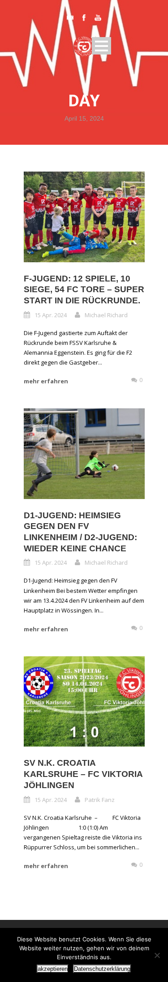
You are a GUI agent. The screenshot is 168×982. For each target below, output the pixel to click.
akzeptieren (53, 968)
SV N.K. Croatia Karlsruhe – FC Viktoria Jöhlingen (83, 773)
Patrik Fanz (100, 800)
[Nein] (156, 955)
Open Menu (101, 46)
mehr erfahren (46, 381)
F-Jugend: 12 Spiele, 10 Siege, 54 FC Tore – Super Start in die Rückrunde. (84, 289)
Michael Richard (106, 315)
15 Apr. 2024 (50, 315)
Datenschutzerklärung (102, 968)
